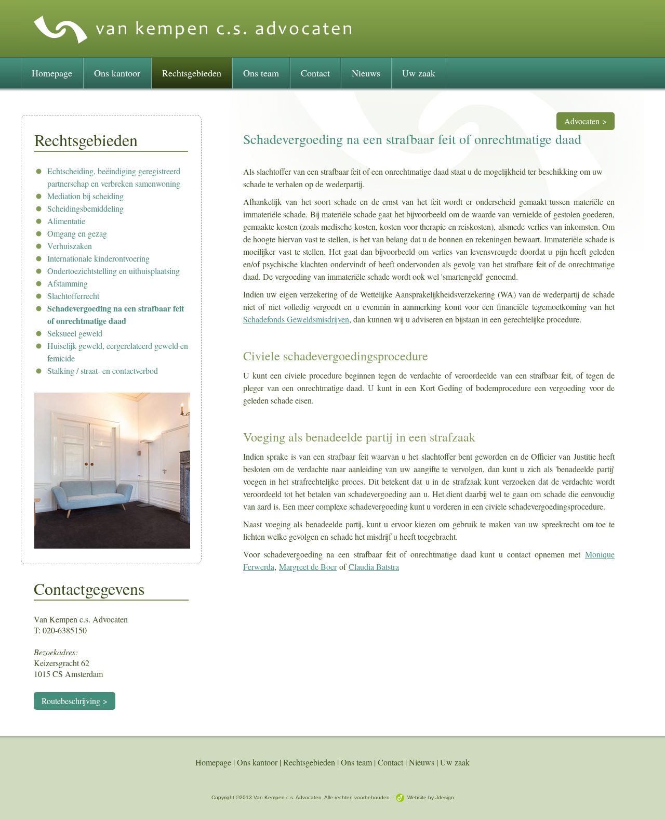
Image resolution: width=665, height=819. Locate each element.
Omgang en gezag (77, 233)
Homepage (52, 73)
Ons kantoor (117, 73)
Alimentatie (66, 220)
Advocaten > (585, 120)
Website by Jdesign (430, 797)
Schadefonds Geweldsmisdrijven (296, 319)
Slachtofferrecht (73, 295)
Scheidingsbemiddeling (85, 208)
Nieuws (366, 73)
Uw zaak (418, 73)
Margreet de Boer (308, 566)
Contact (315, 73)
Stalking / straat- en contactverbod (102, 370)
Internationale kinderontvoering (98, 258)
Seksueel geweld (74, 333)
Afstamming (67, 283)
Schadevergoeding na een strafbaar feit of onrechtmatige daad (115, 314)
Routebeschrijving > (75, 700)
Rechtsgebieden (191, 73)
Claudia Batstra (374, 566)
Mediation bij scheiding (85, 195)
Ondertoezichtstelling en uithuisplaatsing (113, 270)
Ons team (261, 73)
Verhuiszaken (69, 245)
